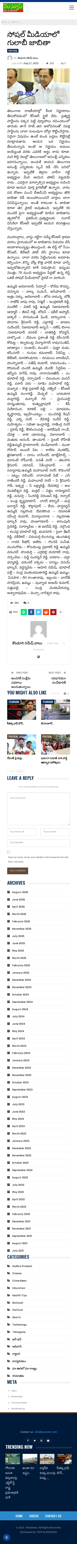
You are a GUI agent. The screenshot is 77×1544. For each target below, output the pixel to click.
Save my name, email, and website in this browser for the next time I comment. (38, 860)
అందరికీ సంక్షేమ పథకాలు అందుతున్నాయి (21, 682)
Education (18, 1288)
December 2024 (21, 980)
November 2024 (22, 987)
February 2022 (21, 1214)
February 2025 (21, 965)
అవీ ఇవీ (16, 1339)
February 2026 (21, 921)
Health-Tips (19, 1295)
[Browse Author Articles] (38, 629)
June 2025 (18, 943)
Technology (19, 1325)
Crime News (19, 1281)
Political (12, 50)
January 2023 (20, 1141)
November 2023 (21, 1075)
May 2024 (18, 1031)
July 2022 (18, 1185)
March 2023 (19, 1133)
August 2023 (20, 1097)
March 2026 (19, 914)
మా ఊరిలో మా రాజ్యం (24, 1368)
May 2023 (18, 1119)
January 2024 (21, 1060)
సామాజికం (18, 1376)
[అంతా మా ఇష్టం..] (30, 1459)
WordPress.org (18, 1409)
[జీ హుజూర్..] (55, 710)
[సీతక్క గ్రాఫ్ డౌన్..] (21, 710)
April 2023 (18, 1126)
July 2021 (18, 1251)
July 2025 (18, 936)
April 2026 (18, 907)
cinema (17, 1273)
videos (34, 1516)
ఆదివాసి (17, 1346)
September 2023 (22, 1090)
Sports (16, 1317)
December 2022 (21, 1148)
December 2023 (21, 1068)
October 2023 (20, 1082)
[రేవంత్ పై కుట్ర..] (21, 744)
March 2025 (19, 958)
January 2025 (20, 973)
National (17, 1303)
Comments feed (19, 1403)
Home (19, 1516)
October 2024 (20, 994)
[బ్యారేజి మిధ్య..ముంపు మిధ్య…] (47, 1459)
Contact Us (53, 1516)
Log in (14, 1391)
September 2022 (22, 1170)
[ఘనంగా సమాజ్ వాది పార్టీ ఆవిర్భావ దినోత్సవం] (55, 744)
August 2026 (20, 892)
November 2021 (21, 1228)
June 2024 (18, 1024)
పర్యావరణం (19, 1361)
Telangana (14, 701)
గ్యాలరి (16, 1354)
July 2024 (18, 1016)
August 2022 (20, 1177)
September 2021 (22, 1236)
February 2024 (21, 1053)
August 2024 (20, 1009)
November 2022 (21, 1155)
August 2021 (20, 1243)
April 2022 (18, 1199)
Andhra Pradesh (22, 1266)
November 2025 (21, 929)
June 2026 (18, 899)
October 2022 (20, 1163)
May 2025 (18, 951)
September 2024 (22, 1002)
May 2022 (18, 1192)
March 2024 (19, 1046)
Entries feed (16, 1397)
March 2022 (19, 1207)
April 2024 (18, 1038)
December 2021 (21, 1221)
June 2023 (18, 1112)
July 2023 (18, 1104)
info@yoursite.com (46, 1431)
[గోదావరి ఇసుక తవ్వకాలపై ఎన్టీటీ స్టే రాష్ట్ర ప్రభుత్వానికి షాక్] (12, 1459)
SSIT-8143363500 (47, 1532)
